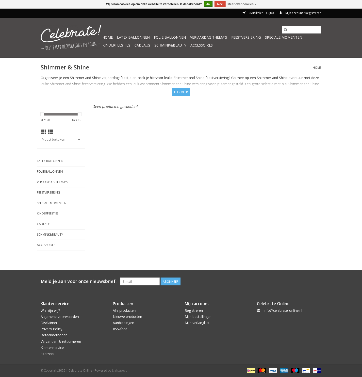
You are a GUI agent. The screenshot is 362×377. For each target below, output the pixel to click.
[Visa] (272, 370)
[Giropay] (316, 370)
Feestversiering (246, 37)
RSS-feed (120, 329)
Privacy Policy (51, 329)
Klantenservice (52, 347)
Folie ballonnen (170, 37)
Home (107, 37)
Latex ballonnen (133, 37)
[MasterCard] (261, 370)
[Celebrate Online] (71, 37)
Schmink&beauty (170, 45)
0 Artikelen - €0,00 (261, 13)
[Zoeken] (285, 30)
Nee (220, 4)
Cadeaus (142, 45)
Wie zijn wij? (50, 310)
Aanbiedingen (123, 322)
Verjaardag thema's (208, 37)
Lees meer (181, 92)
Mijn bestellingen (198, 316)
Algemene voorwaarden (60, 316)
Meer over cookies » (242, 4)
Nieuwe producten (127, 316)
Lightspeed (120, 370)
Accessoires (201, 45)
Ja (208, 4)
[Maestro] (294, 370)
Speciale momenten (283, 37)
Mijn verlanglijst (197, 322)
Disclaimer (49, 322)
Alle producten (124, 310)
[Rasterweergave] (44, 132)
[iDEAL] (250, 370)
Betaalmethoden (54, 335)
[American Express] (283, 370)
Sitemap (47, 353)
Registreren (194, 310)
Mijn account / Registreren (303, 13)
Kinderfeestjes (116, 45)
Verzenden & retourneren (61, 341)
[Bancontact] (305, 370)
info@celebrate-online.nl (283, 310)
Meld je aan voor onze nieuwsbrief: (78, 281)
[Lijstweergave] (50, 132)
